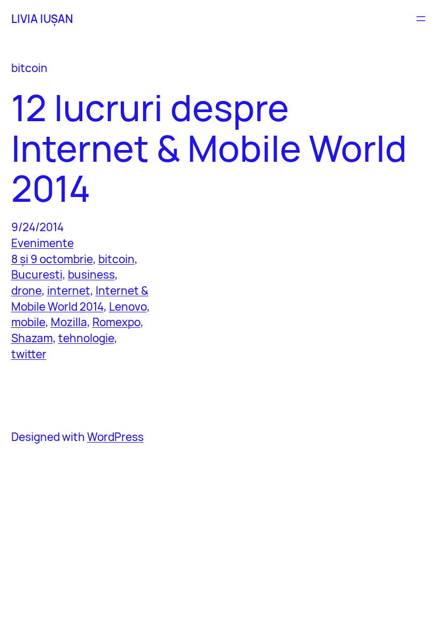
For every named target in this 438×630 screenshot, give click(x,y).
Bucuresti (36, 274)
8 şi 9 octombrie (52, 258)
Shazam (32, 337)
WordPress (115, 436)
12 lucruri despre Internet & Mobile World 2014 (209, 148)
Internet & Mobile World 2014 (79, 298)
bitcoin (116, 258)
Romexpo (116, 321)
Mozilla (69, 321)
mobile (28, 321)
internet (68, 290)
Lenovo (128, 306)
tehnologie (86, 337)
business (91, 274)
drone (26, 290)
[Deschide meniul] (420, 18)
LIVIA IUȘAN (42, 18)
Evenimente (42, 242)
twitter (28, 353)
